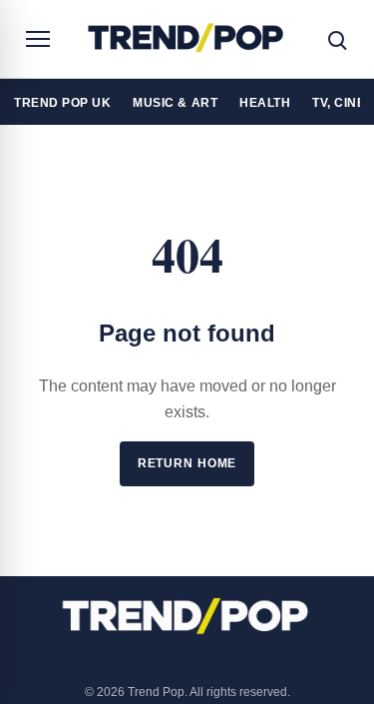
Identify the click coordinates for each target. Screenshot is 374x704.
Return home (187, 463)
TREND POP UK (62, 102)
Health (264, 102)
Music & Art (175, 102)
